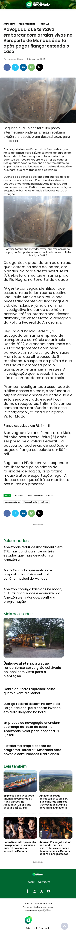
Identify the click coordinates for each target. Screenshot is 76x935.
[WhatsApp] (31, 67)
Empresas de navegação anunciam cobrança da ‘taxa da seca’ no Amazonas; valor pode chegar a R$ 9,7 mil (32, 728)
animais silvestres (35, 495)
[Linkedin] (23, 67)
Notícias (44, 24)
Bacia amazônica (12, 502)
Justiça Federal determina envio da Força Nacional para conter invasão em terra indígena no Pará (32, 708)
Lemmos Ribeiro (15, 59)
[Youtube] (48, 891)
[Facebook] (7, 67)
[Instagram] (34, 891)
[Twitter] (15, 67)
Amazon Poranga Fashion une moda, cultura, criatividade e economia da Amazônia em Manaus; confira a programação (33, 595)
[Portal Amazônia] (38, 4)
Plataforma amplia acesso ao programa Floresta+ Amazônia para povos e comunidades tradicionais (32, 750)
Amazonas (9, 24)
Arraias (49, 495)
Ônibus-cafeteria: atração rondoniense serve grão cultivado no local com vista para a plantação (32, 669)
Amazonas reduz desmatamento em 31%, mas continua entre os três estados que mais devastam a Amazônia (33, 553)
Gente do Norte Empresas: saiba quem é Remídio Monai (29, 691)
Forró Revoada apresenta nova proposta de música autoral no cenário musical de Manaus (29, 574)
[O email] (39, 67)
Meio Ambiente (27, 24)
